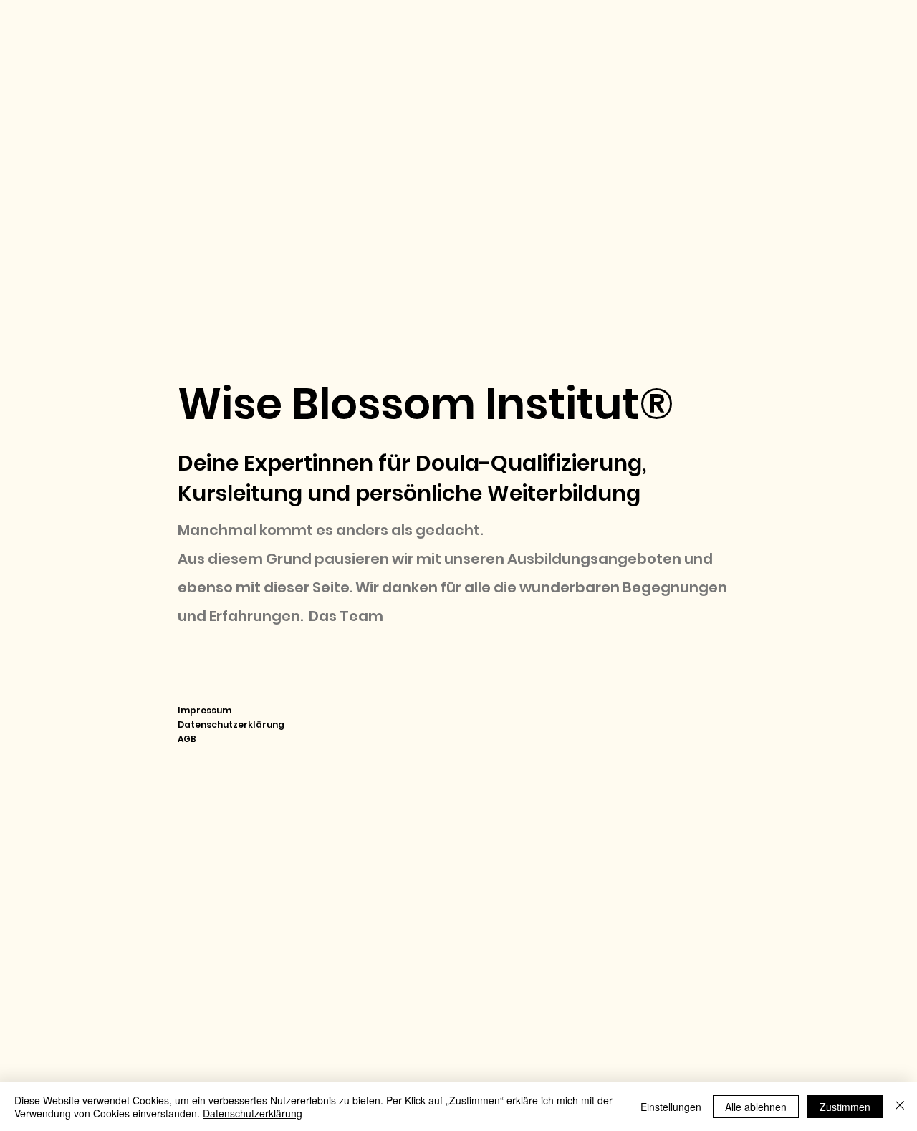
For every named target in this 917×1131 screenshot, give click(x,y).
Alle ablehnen (756, 1106)
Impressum (204, 710)
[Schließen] (899, 1107)
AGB (187, 739)
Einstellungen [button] (670, 1106)
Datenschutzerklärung (231, 724)
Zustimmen (845, 1106)
